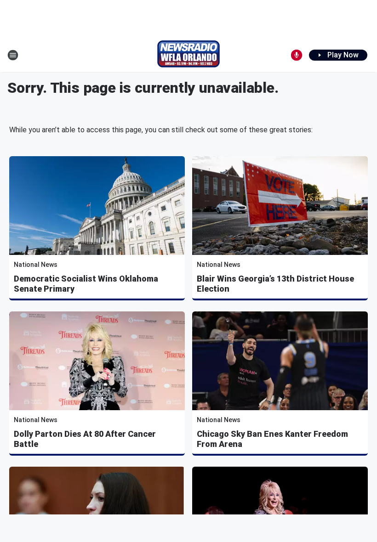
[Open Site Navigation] (12, 55)
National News (35, 264)
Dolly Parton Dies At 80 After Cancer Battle (85, 439)
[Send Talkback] (296, 55)
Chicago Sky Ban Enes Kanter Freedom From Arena (272, 439)
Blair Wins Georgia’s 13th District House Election (275, 284)
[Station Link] (188, 55)
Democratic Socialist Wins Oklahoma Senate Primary (86, 284)
